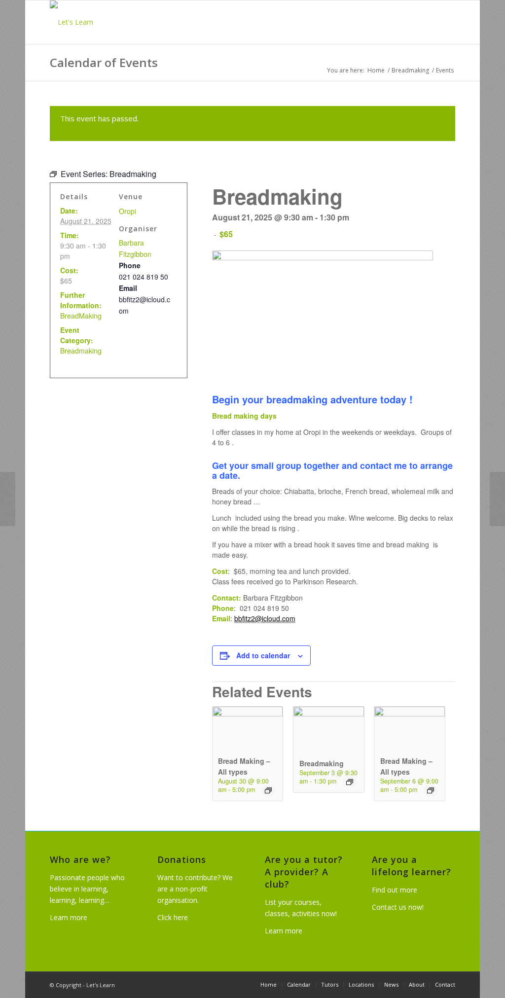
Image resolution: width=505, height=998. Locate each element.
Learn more (68, 917)
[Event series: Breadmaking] (349, 782)
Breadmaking (321, 763)
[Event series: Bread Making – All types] (268, 790)
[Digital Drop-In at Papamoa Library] (497, 499)
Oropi (127, 211)
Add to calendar (263, 655)
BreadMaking (81, 316)
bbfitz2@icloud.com (264, 618)
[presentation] (248, 714)
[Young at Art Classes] (7, 499)
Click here (172, 917)
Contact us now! (398, 907)
